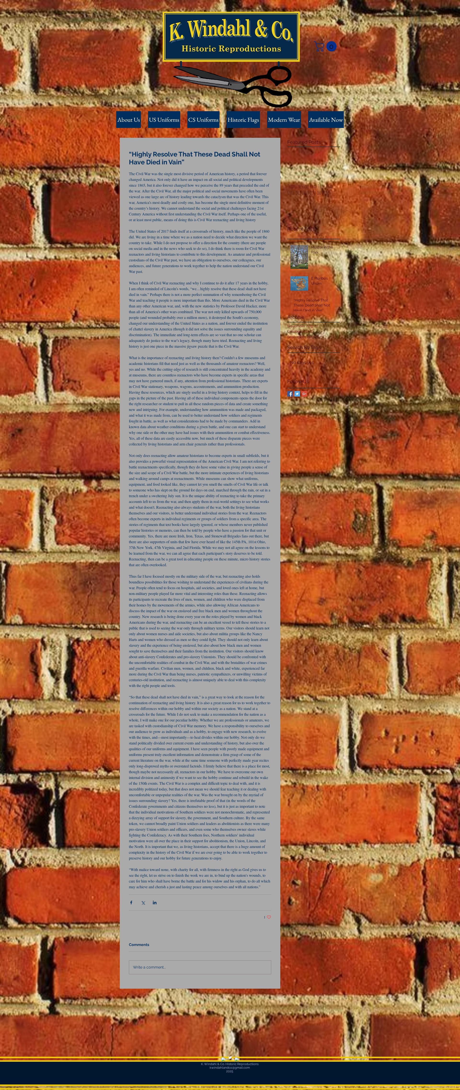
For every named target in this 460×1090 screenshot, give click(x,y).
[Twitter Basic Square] (297, 394)
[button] (326, 46)
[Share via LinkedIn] (154, 902)
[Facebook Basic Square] (290, 394)
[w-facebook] (223, 1059)
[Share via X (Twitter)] (143, 902)
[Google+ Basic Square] (304, 394)
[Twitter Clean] (230, 1057)
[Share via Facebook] (131, 902)
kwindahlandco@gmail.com (230, 1067)
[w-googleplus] (237, 1059)
